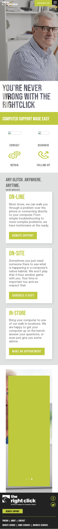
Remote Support (23, 235)
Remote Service (8, 525)
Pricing (5, 520)
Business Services (40, 525)
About (13, 520)
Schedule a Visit (23, 295)
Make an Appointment (26, 351)
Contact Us (43, 3)
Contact (21, 520)
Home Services (24, 525)
